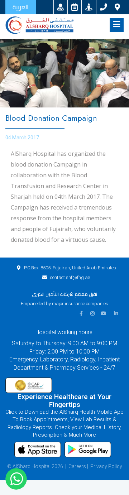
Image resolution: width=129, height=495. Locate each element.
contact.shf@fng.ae (70, 277)
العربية (21, 7)
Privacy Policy (106, 466)
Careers (77, 466)
